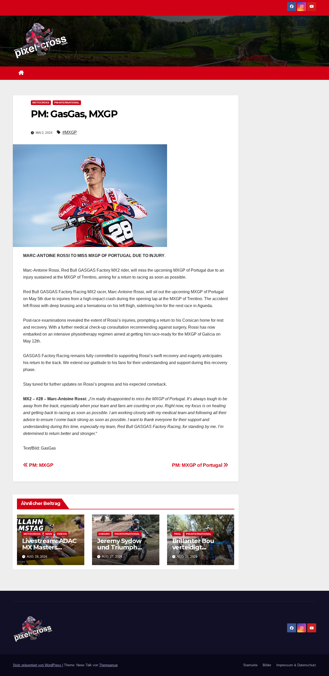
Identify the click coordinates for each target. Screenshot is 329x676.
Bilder (267, 665)
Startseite (250, 665)
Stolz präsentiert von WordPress (37, 665)
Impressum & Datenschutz (296, 665)
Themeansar (108, 665)
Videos (62, 533)
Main (48, 533)
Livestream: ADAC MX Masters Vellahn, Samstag (49, 547)
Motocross (40, 102)
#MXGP (69, 132)
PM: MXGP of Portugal (197, 465)
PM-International (66, 102)
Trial (177, 533)
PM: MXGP (40, 465)
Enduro (104, 533)
